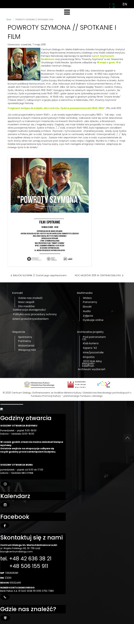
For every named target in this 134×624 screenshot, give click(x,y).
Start (8, 19)
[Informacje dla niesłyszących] (114, 7)
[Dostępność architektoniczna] (114, 4)
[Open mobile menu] (67, 12)
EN (125, 4)
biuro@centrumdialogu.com (16, 551)
